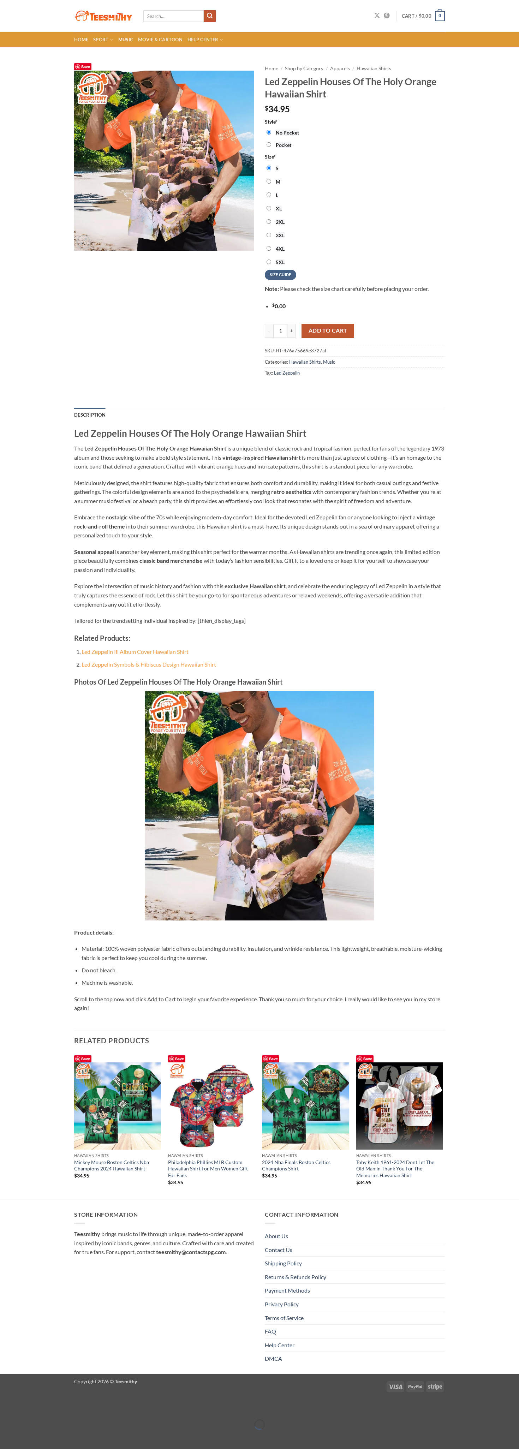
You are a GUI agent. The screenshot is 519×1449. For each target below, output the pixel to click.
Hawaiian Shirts (374, 68)
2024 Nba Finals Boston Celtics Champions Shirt (296, 1165)
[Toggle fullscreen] (27, 1407)
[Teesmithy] (103, 16)
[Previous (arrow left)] (7, 1437)
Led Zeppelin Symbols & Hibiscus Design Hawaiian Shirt (149, 664)
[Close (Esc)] (68, 1407)
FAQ (270, 1331)
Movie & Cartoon (160, 39)
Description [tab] (90, 415)
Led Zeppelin (287, 373)
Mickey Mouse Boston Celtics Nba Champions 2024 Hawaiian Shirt (111, 1165)
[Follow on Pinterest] (386, 16)
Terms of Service (284, 1317)
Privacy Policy (282, 1304)
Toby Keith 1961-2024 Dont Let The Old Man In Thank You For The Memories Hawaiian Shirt (395, 1168)
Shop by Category (304, 68)
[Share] (47, 1407)
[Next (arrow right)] (27, 1437)
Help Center (203, 39)
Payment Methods (287, 1290)
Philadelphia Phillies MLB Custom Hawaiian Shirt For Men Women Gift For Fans (208, 1168)
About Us (276, 1236)
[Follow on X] (377, 16)
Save (85, 66)
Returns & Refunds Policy (295, 1277)
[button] (423, 16)
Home (81, 39)
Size (270, 157)
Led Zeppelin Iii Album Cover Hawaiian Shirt (135, 651)
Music (125, 39)
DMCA (273, 1358)
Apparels (340, 68)
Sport (100, 39)
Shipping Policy (283, 1263)
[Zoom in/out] (7, 1407)
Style (271, 122)
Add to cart (328, 330)
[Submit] (210, 16)
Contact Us (278, 1249)
